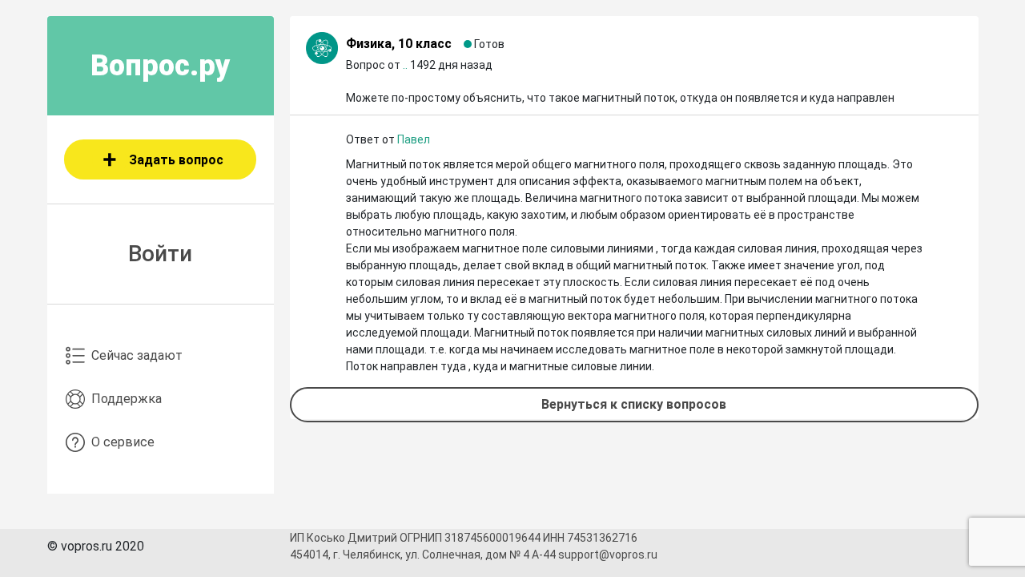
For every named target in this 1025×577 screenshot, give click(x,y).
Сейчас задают (137, 355)
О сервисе (123, 442)
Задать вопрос (176, 159)
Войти (160, 253)
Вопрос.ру (160, 66)
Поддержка (126, 398)
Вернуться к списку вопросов (633, 404)
